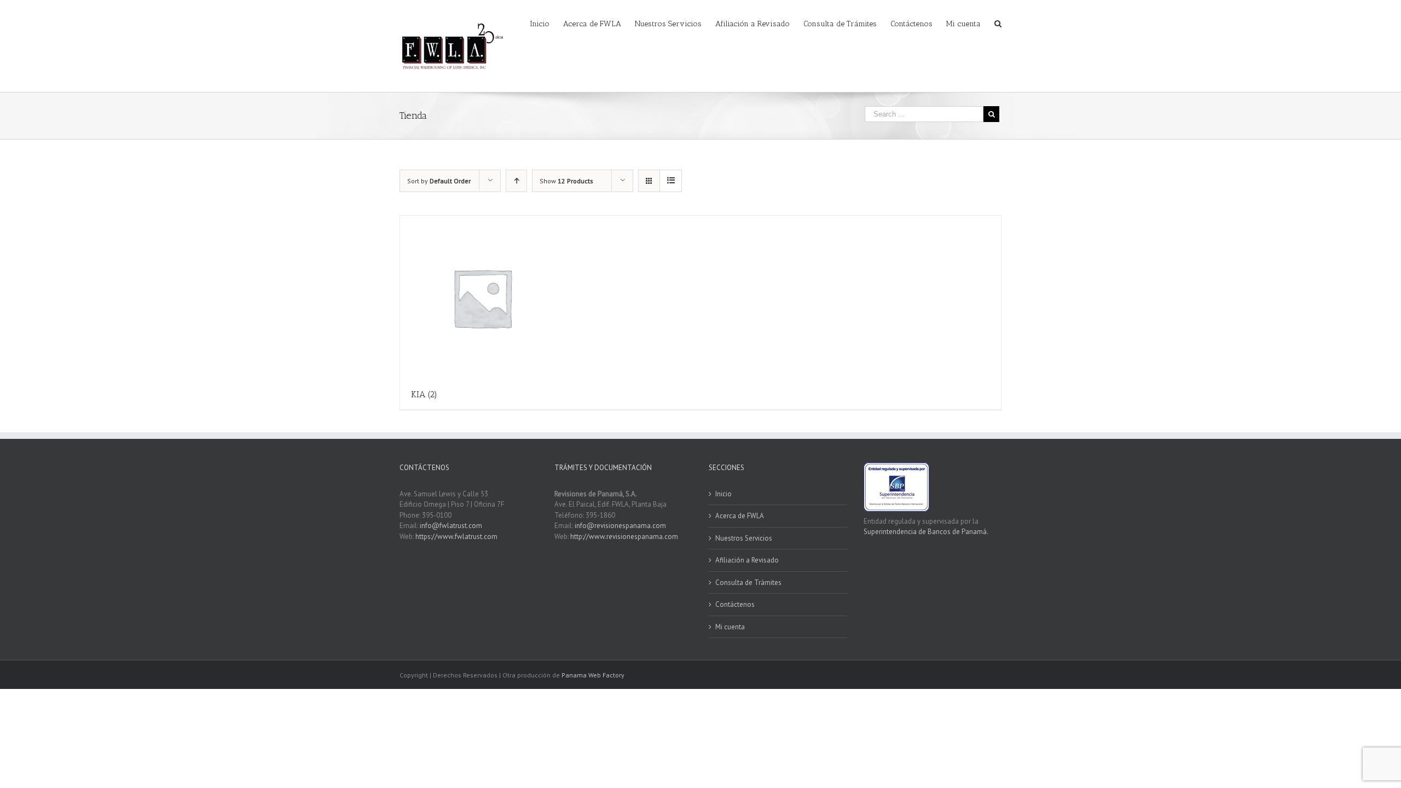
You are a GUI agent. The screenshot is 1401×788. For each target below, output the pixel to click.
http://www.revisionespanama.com (624, 536)
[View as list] (670, 181)
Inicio (723, 494)
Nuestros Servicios (743, 538)
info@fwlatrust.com (451, 525)
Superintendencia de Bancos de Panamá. (926, 531)
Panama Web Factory (592, 675)
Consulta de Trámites (748, 582)
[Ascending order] (516, 181)
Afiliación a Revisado (747, 560)
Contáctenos (735, 604)
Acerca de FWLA (739, 515)
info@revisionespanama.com (620, 525)
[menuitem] (546, 23)
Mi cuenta (730, 626)
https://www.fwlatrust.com (456, 536)
